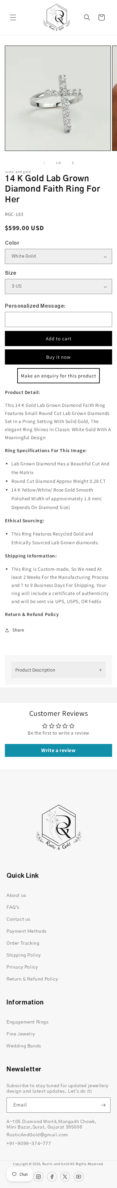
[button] (13, 17)
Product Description (35, 670)
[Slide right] (73, 163)
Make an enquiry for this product (58, 376)
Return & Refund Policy (32, 979)
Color (12, 243)
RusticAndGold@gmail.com (37, 1135)
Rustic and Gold (56, 1163)
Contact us (18, 919)
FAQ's (13, 907)
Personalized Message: (35, 306)
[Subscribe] (103, 1105)
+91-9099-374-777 (28, 1143)
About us (16, 895)
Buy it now (58, 357)
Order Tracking (22, 943)
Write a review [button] (58, 750)
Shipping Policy (23, 955)
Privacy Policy (22, 967)
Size (11, 273)
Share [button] (18, 630)
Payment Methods (26, 931)
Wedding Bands (23, 1046)
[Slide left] (44, 163)
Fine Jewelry (20, 1034)
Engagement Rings (27, 1022)
